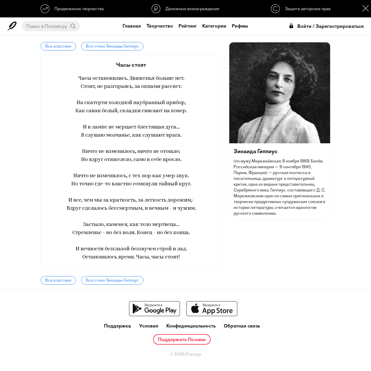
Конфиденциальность (191, 325)
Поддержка (117, 325)
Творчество (159, 26)
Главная (132, 26)
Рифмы (240, 26)
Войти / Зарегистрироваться (330, 26)
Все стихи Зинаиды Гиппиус (112, 46)
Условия (148, 325)
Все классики (58, 46)
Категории (214, 26)
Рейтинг (188, 26)
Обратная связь (242, 325)
